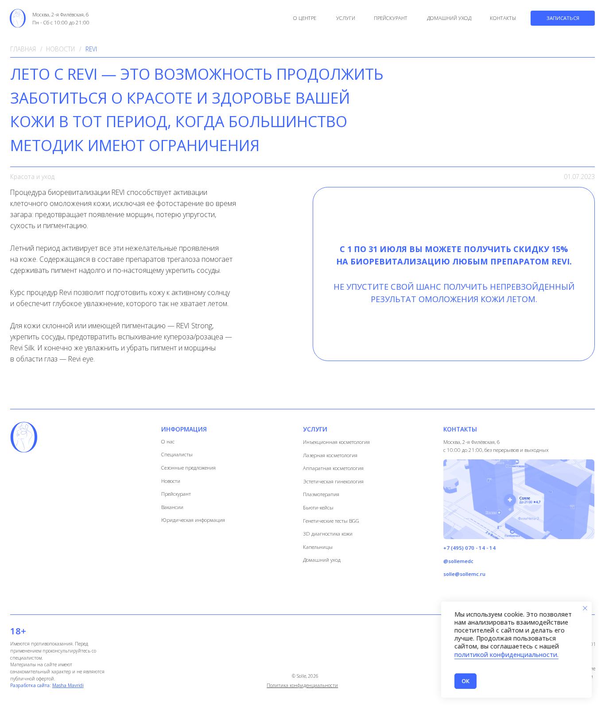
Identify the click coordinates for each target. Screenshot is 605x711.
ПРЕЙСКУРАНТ (390, 18)
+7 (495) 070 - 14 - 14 (469, 547)
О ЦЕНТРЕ (304, 18)
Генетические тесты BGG (331, 520)
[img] (17, 17)
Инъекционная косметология (336, 442)
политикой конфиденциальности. (506, 654)
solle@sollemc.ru (464, 574)
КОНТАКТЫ (503, 18)
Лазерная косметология (330, 455)
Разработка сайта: (47, 685)
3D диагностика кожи (328, 533)
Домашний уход (322, 559)
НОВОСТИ (60, 49)
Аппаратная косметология (333, 468)
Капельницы (318, 547)
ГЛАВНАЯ (23, 49)
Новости (170, 481)
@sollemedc (458, 561)
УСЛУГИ (345, 18)
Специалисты (177, 454)
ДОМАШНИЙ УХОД (449, 18)
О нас (168, 441)
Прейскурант (176, 493)
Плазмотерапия (321, 494)
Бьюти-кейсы (318, 507)
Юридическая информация (193, 520)
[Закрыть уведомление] (585, 608)
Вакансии (172, 507)
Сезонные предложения (188, 467)
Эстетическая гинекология (333, 481)
